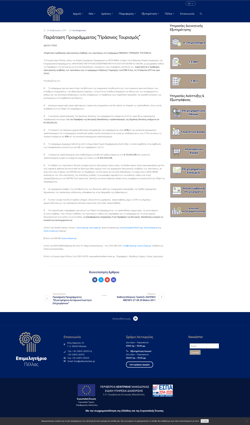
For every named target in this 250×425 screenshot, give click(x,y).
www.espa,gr (82, 227)
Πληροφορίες (126, 13)
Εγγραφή (195, 352)
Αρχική (77, 13)
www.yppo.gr (95, 227)
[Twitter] (101, 279)
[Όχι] (246, 421)
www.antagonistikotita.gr (131, 227)
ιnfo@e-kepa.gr (129, 245)
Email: (81, 361)
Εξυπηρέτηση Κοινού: (141, 351)
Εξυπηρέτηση (149, 13)
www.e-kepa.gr (50, 230)
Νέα (91, 13)
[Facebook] (94, 279)
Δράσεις (106, 13)
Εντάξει (205, 421)
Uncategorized (79, 30)
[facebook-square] (135, 318)
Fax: (78, 357)
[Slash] (104, 295)
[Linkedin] (113, 279)
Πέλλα (168, 13)
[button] (202, 13)
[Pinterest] (107, 279)
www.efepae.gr (151, 227)
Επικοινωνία (187, 13)
